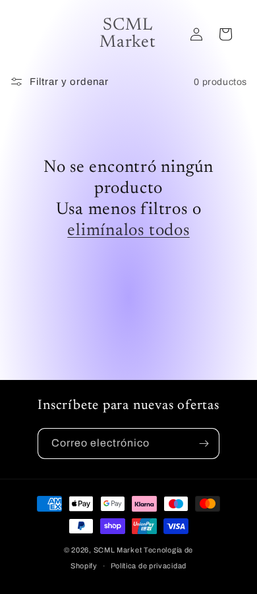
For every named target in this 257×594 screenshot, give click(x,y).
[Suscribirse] (204, 443)
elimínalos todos (128, 231)
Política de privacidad (148, 566)
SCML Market (118, 550)
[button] (225, 34)
